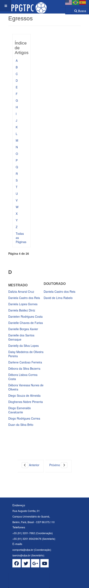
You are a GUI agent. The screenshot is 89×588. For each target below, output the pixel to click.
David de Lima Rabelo (58, 298)
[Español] (82, 2)
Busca (81, 11)
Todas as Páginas (21, 237)
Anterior (33, 465)
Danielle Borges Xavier (23, 329)
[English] (68, 2)
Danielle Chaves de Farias (25, 323)
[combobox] (66, 9)
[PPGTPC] (29, 5)
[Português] (75, 2)
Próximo (55, 465)
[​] (16, 563)
